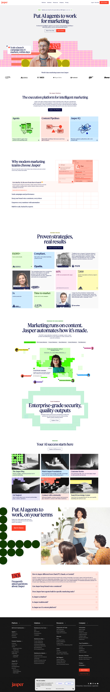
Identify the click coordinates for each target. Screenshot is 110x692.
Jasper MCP (16, 655)
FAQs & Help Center (61, 661)
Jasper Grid (14, 645)
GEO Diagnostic (60, 629)
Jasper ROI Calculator (62, 633)
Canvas (13, 646)
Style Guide (15, 673)
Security (81, 647)
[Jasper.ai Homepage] (4, 2)
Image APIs (15, 657)
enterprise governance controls (87, 580)
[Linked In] (95, 683)
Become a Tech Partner (84, 659)
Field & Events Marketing (40, 646)
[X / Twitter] (88, 683)
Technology (36, 658)
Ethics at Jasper (82, 652)
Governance (81, 648)
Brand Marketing (38, 647)
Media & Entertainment (39, 662)
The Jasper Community (62, 652)
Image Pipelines (15, 652)
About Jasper (82, 629)
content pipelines (73, 580)
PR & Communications (39, 649)
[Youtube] (97, 683)
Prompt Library (60, 643)
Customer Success (61, 662)
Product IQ (14, 665)
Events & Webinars (61, 641)
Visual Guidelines (17, 671)
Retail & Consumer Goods (40, 660)
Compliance (81, 650)
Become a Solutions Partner (85, 657)
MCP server (42, 582)
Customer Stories (60, 640)
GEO (35, 630)
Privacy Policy (79, 686)
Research (14, 635)
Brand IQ (14, 668)
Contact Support (60, 659)
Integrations (82, 639)
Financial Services (38, 655)
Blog (58, 638)
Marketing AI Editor (17, 648)
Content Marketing (38, 642)
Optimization (15, 634)
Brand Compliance (61, 631)
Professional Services (39, 663)
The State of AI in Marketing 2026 (64, 645)
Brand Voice (16, 670)
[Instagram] (93, 683)
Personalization (37, 633)
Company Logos (82, 636)
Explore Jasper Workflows (62, 654)
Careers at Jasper (83, 633)
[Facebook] (90, 683)
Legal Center (95, 686)
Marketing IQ (15, 663)
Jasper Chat (16, 650)
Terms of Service (87, 686)
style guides (56, 579)
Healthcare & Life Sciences (40, 657)
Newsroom (81, 631)
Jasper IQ (39, 579)
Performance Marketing (39, 644)
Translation (14, 637)
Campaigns (36, 635)
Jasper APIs (14, 653)
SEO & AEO (36, 631)
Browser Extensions (83, 637)
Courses (58, 650)
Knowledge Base (15, 666)
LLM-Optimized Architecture (85, 645)
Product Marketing (38, 641)
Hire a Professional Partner (63, 664)
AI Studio (14, 643)
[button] (60, 30)
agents (61, 580)
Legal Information (83, 634)
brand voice (50, 579)
